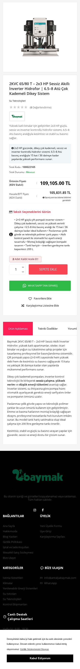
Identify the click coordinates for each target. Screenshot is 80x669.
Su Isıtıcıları (9, 593)
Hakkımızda (10, 531)
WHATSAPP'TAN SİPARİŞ (43, 285)
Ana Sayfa (9, 526)
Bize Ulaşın (9, 557)
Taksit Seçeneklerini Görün (32, 212)
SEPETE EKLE (48, 269)
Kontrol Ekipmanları (15, 604)
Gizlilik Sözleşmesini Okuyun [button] (34, 649)
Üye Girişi (45, 531)
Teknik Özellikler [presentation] (48, 328)
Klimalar (8, 583)
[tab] (18, 329)
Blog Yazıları (10, 536)
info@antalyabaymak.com (59, 577)
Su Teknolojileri (17, 100)
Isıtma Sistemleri (13, 577)
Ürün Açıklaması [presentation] (18, 328)
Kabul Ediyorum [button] (40, 658)
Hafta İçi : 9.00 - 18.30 (15, 628)
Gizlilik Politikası (12, 541)
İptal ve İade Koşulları (16, 547)
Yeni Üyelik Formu (51, 526)
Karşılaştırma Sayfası (52, 536)
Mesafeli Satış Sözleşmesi (18, 552)
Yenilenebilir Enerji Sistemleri (20, 588)
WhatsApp (50, 583)
